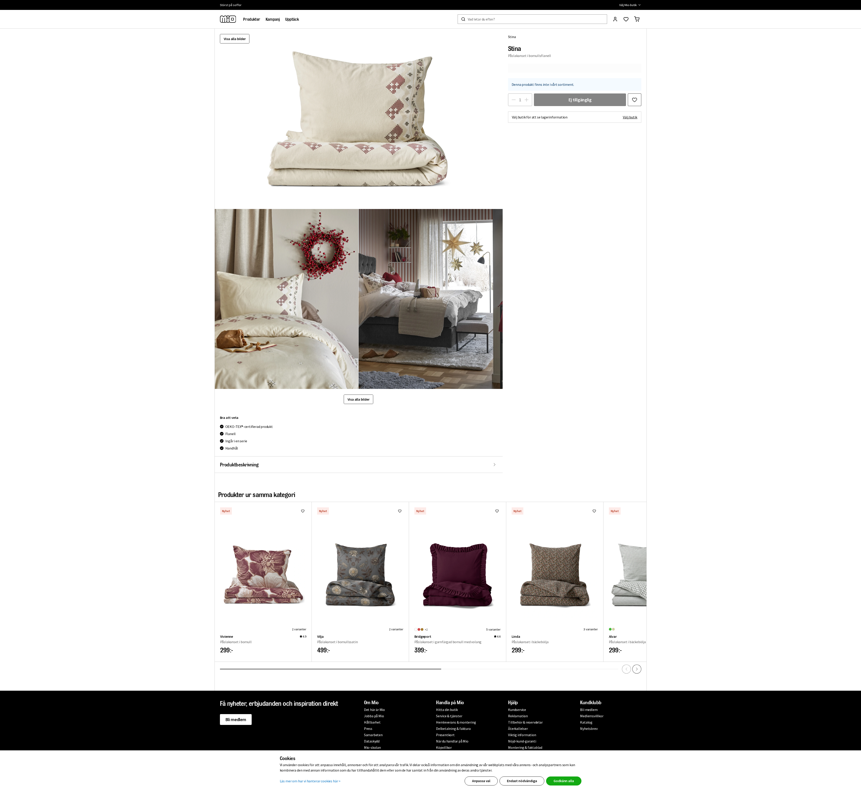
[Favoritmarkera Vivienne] (302, 511)
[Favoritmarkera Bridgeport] (497, 511)
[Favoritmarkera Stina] (634, 99)
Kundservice (517, 709)
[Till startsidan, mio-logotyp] (228, 19)
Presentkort (445, 735)
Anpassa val (481, 781)
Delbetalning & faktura (453, 728)
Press (368, 728)
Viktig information (522, 735)
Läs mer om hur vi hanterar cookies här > (310, 781)
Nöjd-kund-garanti (522, 741)
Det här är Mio (374, 709)
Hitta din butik (447, 709)
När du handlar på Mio (452, 741)
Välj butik (630, 117)
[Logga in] (615, 19)
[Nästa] (636, 669)
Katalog (586, 722)
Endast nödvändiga (522, 781)
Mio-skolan (372, 747)
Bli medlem (235, 719)
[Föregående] (626, 669)
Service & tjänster (449, 716)
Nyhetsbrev (588, 728)
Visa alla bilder (235, 38)
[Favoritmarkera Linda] (594, 511)
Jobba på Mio (374, 716)
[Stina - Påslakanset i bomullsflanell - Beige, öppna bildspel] (359, 119)
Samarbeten (373, 735)
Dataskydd (372, 741)
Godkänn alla (564, 781)
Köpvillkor (444, 747)
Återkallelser (518, 728)
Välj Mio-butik (628, 5)
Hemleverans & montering (456, 722)
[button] (287, 299)
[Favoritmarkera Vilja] (399, 511)
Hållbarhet (372, 722)
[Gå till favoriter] (625, 19)
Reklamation (518, 716)
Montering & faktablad (525, 747)
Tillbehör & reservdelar (525, 722)
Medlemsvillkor (591, 716)
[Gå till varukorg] (636, 19)
